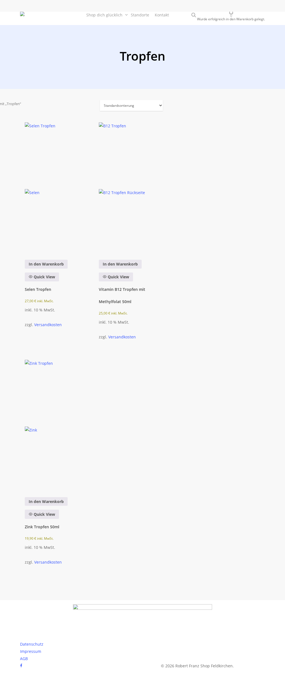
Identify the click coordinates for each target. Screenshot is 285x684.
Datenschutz (31, 644)
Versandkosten (48, 324)
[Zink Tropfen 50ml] (56, 424)
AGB (24, 658)
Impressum (30, 651)
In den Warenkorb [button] (46, 264)
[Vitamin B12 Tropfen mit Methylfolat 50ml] (130, 187)
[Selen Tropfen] (56, 187)
